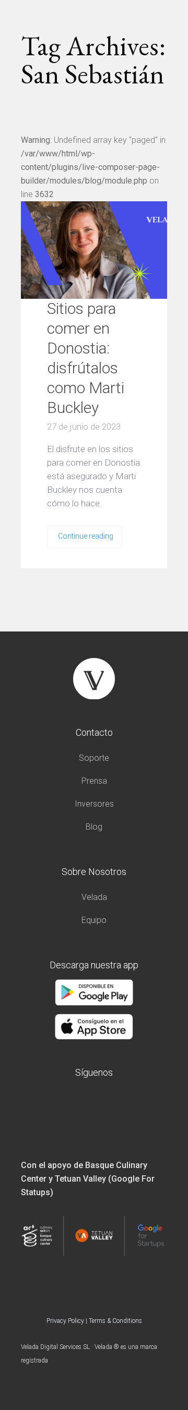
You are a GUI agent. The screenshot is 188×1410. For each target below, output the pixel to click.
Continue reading (85, 536)
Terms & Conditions (115, 1320)
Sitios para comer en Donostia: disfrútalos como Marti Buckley (85, 358)
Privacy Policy (65, 1320)
